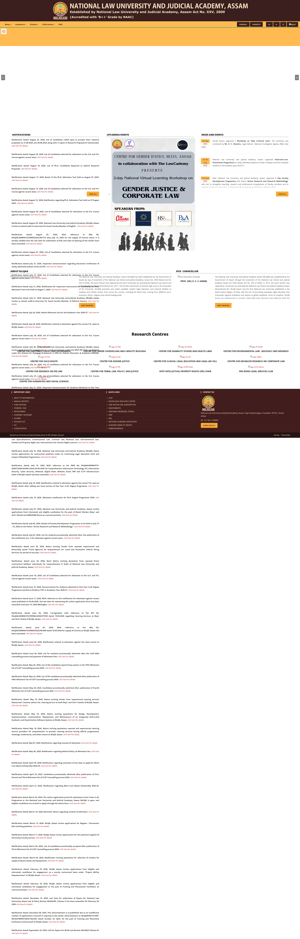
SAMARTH (256, 24)
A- (276, 24)
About (8, 24)
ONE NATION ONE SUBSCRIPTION (122, 404)
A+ (269, 24)
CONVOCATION (20, 428)
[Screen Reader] (292, 24)
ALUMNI (17, 418)
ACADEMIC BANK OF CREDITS (120, 425)
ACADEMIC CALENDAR (23, 415)
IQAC (60, 24)
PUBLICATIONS (20, 404)
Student (34, 24)
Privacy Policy (285, 435)
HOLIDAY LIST (19, 421)
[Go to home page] (150, 10)
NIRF (110, 415)
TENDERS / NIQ (20, 408)
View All (93, 194)
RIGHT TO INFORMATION (24, 398)
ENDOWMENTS (115, 408)
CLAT (111, 398)
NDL (110, 418)
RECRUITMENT (20, 411)
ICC (15, 425)
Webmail (243, 24)
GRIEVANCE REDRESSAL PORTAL (121, 411)
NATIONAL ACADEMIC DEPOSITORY (123, 421)
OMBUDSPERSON (116, 428)
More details (209, 425)
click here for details (20, 146)
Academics (20, 24)
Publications (48, 24)
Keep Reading (87, 305)
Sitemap (276, 435)
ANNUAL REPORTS (21, 401)
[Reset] (283, 24)
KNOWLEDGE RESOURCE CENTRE (122, 401)
